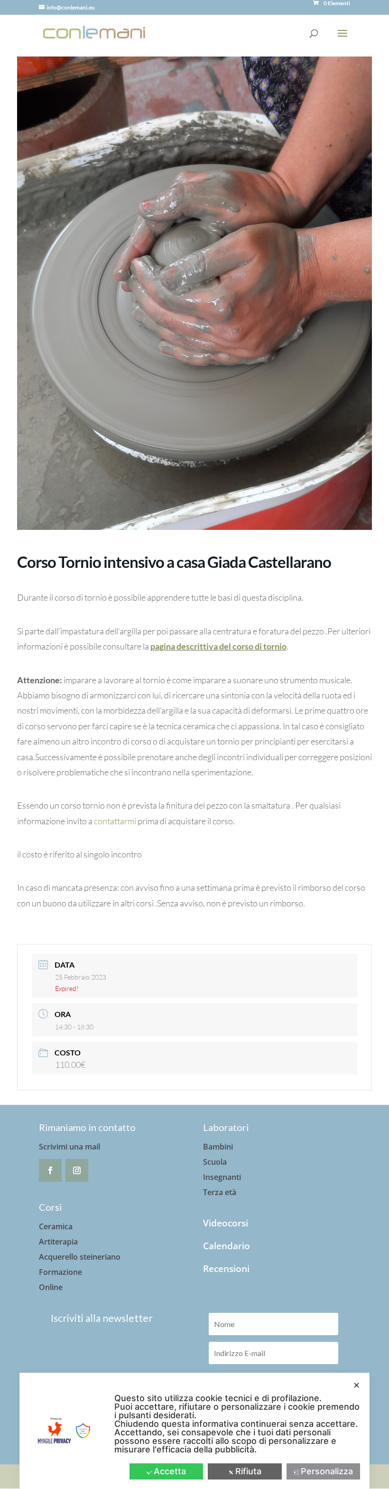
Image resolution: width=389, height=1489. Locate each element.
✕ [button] (356, 1385)
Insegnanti (222, 1177)
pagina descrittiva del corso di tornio (218, 646)
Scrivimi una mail (69, 1146)
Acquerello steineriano (79, 1257)
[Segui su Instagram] (76, 1170)
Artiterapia (58, 1241)
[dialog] (194, 1431)
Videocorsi (225, 1223)
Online (51, 1287)
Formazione (60, 1272)
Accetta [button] (170, 1471)
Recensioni (226, 1269)
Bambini (218, 1146)
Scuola (215, 1162)
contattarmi (115, 821)
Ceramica (56, 1226)
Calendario (226, 1246)
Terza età (219, 1192)
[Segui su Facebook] (50, 1170)
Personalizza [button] (327, 1471)
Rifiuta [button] (248, 1471)
